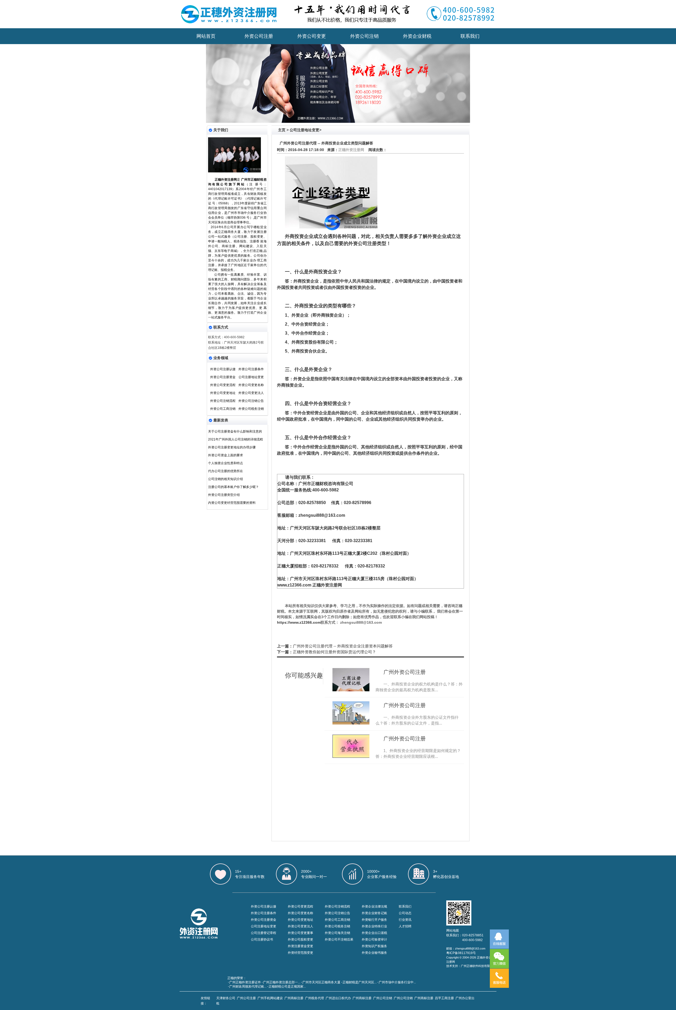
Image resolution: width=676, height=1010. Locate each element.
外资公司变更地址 (223, 393)
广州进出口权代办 (338, 998)
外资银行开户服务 (374, 920)
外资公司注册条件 (251, 369)
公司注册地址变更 (251, 377)
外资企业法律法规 (374, 906)
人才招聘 (405, 926)
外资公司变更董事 (300, 933)
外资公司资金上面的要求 (225, 455)
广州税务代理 (314, 998)
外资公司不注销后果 (339, 939)
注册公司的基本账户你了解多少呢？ (233, 487)
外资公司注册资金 (223, 377)
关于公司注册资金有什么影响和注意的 (235, 431)
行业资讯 (405, 920)
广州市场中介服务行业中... (397, 982)
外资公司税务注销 (251, 409)
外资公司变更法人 (251, 393)
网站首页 (205, 36)
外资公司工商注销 (223, 409)
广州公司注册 (246, 998)
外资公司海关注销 (337, 933)
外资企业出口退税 (374, 933)
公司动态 (405, 913)
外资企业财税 (417, 36)
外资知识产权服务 (374, 946)
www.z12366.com (294, 585)
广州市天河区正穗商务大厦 (321, 982)
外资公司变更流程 (223, 385)
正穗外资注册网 (351, 150)
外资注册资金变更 (300, 946)
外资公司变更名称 (251, 385)
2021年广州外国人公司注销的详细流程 (235, 439)
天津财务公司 (225, 998)
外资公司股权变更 (300, 939)
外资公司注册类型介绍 (224, 495)
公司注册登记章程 (263, 933)
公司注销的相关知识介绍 (225, 479)
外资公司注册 (259, 36)
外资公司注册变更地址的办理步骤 (232, 447)
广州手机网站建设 (270, 998)
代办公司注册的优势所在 (225, 471)
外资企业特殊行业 (374, 926)
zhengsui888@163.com (321, 515)
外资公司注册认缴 (223, 369)
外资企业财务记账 (374, 913)
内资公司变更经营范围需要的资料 (232, 503)
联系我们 (470, 36)
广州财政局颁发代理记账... (247, 986)
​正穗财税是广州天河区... (359, 982)
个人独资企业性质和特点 (225, 463)
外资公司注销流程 (223, 401)
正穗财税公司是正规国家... (287, 986)
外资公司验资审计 (374, 939)
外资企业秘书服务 (374, 953)
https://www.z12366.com (299, 622)
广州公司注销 (382, 998)
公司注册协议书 (262, 939)
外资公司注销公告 (251, 401)
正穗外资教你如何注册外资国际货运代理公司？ (334, 652)
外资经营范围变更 (300, 953)
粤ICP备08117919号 (461, 953)
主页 (281, 130)
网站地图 (452, 930)
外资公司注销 (364, 36)
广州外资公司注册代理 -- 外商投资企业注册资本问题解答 (343, 646)
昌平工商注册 (444, 998)
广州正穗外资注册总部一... (281, 982)
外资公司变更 (311, 36)
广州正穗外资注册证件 (245, 982)
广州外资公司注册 (404, 672)
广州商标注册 (293, 998)
